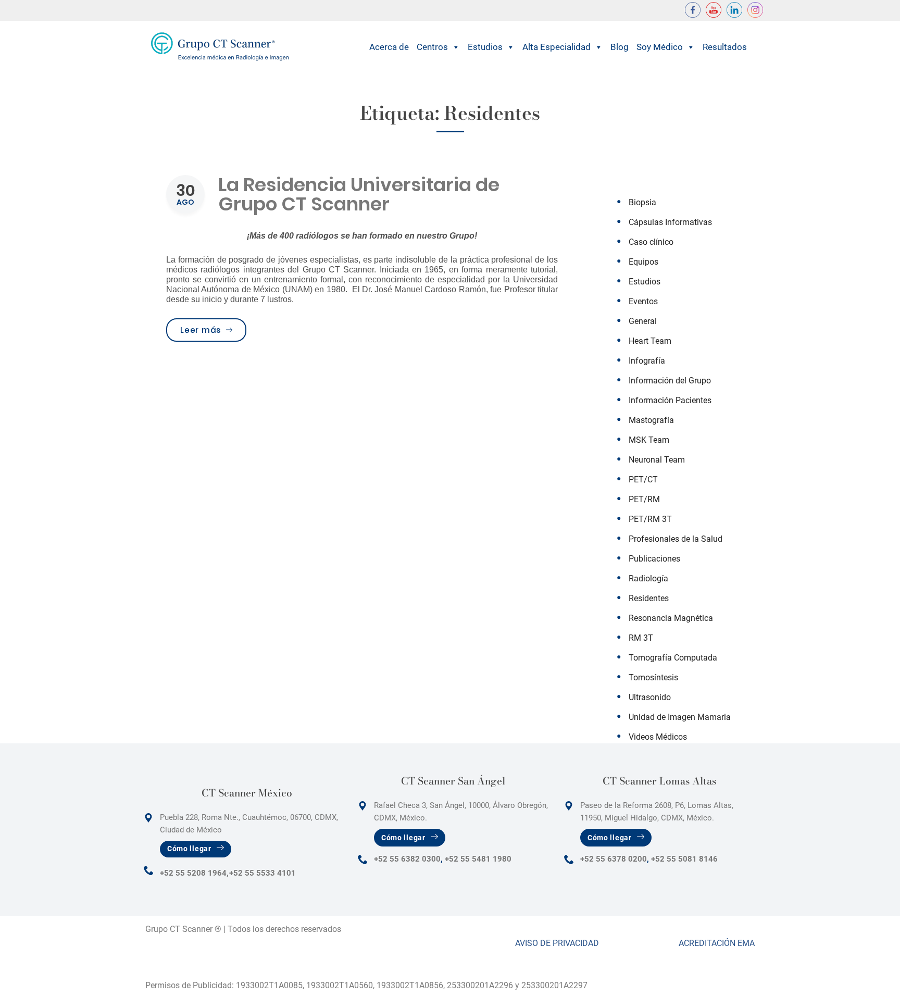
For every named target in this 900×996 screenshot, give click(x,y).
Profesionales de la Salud (675, 539)
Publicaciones (654, 559)
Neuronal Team (657, 460)
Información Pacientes (670, 400)
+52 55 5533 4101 (262, 873)
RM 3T (641, 638)
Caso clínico (651, 242)
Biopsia (642, 202)
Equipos (643, 262)
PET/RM (644, 499)
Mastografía (651, 420)
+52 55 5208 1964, (194, 873)
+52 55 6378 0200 (613, 859)
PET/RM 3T (650, 519)
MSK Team (649, 440)
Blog (619, 47)
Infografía (647, 361)
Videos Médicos (658, 737)
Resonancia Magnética (671, 618)
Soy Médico (659, 47)
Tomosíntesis (653, 677)
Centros (432, 47)
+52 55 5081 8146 (684, 859)
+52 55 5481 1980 (478, 859)
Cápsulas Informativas (670, 222)
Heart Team (650, 341)
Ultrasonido (650, 697)
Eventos (643, 301)
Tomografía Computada (673, 658)
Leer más (213, 329)
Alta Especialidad (556, 47)
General (643, 321)
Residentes (649, 598)
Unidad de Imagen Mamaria (680, 717)
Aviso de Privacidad (557, 943)
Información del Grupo (670, 380)
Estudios (485, 47)
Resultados (725, 47)
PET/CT (643, 479)
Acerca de (389, 47)
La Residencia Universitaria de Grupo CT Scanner (358, 194)
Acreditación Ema (717, 943)
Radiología (648, 578)
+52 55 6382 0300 (407, 859)
